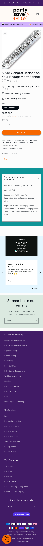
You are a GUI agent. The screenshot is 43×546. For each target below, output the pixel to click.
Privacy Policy (10, 447)
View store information (12, 148)
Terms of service (31, 534)
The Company (9, 466)
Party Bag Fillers (11, 391)
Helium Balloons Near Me (14, 340)
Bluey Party (8, 361)
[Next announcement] (38, 3)
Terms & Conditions (12, 442)
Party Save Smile (20, 532)
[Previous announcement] (4, 3)
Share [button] (6, 159)
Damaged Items (10, 431)
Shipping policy (28, 538)
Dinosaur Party (10, 356)
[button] (4, 13)
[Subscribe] (35, 321)
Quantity (5, 120)
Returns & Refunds (11, 426)
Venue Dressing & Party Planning (17, 487)
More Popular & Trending (14, 402)
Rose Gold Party (10, 366)
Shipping (14, 116)
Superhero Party (10, 351)
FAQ (6, 416)
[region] (21, 272)
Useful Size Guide (11, 436)
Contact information (22, 541)
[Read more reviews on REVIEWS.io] (21, 251)
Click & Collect (10, 482)
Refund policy (16, 538)
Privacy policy (18, 534)
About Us (8, 471)
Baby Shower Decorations (14, 371)
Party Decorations (11, 386)
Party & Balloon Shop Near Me (16, 345)
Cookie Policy (10, 452)
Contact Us (8, 476)
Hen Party (8, 381)
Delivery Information (12, 421)
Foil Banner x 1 (10, 108)
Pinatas (7, 397)
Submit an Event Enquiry (14, 492)
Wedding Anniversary (12, 376)
